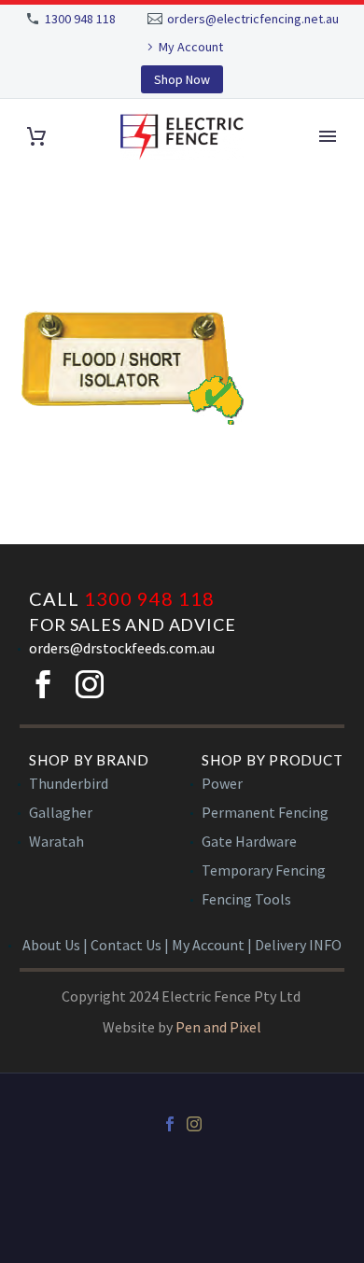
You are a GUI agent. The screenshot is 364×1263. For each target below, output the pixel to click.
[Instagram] (194, 1123)
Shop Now (182, 79)
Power (222, 783)
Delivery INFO (298, 944)
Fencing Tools (246, 899)
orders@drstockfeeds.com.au (122, 648)
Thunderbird (68, 783)
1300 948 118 (80, 18)
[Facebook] (169, 1123)
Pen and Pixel (218, 1026)
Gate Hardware (249, 841)
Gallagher (60, 812)
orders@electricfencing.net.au (253, 18)
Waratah (56, 841)
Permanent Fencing (265, 812)
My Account (191, 46)
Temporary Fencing (264, 870)
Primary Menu (327, 136)
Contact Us (126, 944)
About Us (51, 944)
